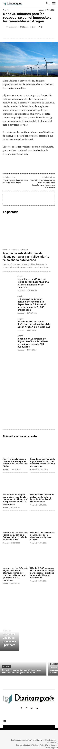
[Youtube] (36, 708)
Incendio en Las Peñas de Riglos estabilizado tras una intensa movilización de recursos (33, 283)
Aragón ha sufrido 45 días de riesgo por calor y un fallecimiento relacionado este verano (26, 257)
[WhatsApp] (34, 33)
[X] (21, 33)
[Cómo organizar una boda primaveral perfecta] (9, 635)
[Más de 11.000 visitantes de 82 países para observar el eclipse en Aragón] (42, 521)
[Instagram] (26, 708)
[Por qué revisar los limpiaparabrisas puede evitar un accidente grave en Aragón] (23, 664)
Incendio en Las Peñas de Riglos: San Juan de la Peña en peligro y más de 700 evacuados (32, 342)
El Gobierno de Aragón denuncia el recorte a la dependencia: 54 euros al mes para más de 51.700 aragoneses (31, 304)
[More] (41, 33)
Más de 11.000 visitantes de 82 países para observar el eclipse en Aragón (42, 536)
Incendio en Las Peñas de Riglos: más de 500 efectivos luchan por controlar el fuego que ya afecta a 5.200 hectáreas (15, 574)
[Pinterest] (27, 33)
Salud (5, 249)
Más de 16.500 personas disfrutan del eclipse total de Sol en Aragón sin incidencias (33, 324)
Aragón (5, 10)
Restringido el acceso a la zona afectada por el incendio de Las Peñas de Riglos (15, 462)
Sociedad (6, 666)
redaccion (13, 27)
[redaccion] (4, 27)
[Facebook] (14, 33)
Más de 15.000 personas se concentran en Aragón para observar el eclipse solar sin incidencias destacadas (42, 573)
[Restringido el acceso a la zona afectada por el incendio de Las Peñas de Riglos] (15, 448)
